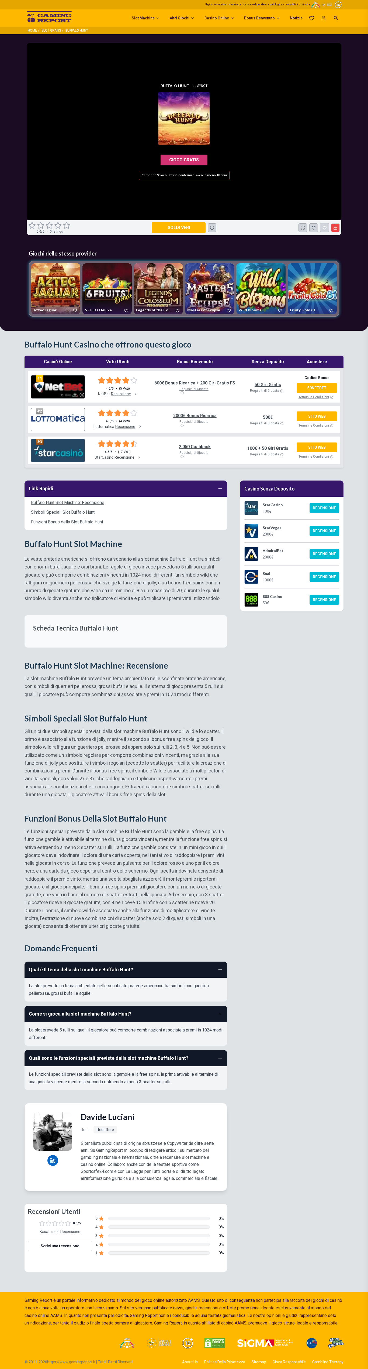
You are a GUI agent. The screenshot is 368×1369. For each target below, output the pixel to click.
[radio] (32, 225)
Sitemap (259, 1362)
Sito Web (317, 416)
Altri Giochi (179, 18)
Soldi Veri (179, 227)
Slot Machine (143, 18)
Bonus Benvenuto (259, 18)
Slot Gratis (51, 30)
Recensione (324, 508)
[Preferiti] (312, 18)
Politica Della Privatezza (224, 1362)
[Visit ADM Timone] (127, 1343)
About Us (190, 1362)
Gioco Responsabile (289, 1362)
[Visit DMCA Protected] (214, 1343)
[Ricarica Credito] (313, 227)
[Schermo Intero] (302, 227)
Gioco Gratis (184, 159)
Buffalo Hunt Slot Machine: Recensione (67, 502)
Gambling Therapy (327, 1362)
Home (32, 30)
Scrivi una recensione (60, 1246)
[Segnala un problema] (335, 227)
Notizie (296, 18)
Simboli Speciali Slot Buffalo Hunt (63, 512)
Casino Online (216, 18)
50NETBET (317, 388)
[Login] (323, 18)
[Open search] (336, 18)
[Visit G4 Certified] (311, 1343)
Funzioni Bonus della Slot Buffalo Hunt (67, 522)
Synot (202, 86)
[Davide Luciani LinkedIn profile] (52, 1160)
